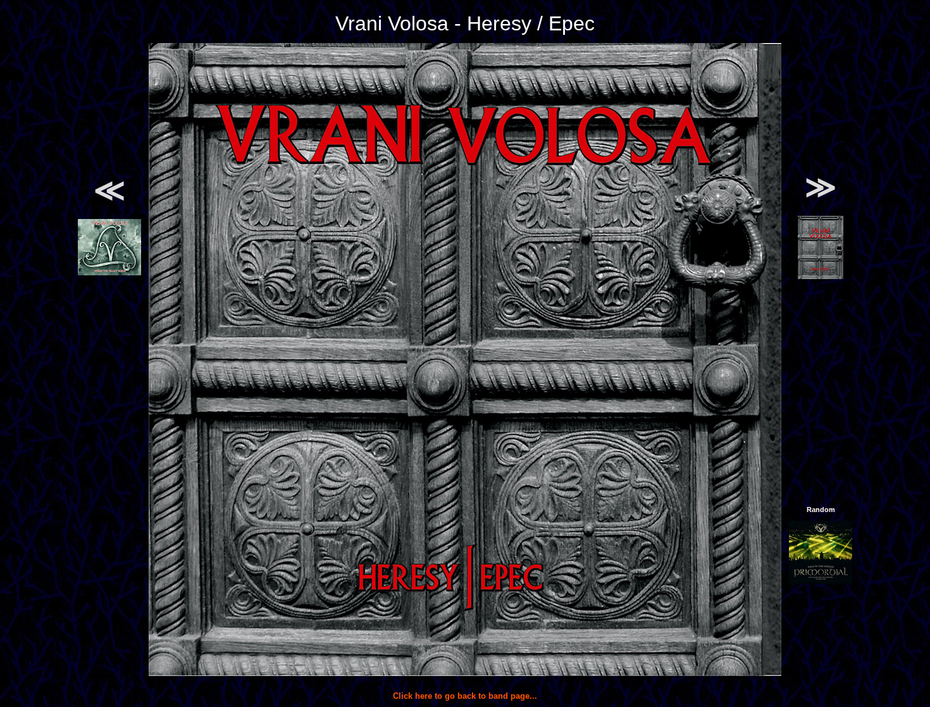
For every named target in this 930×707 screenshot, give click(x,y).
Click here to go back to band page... (465, 696)
